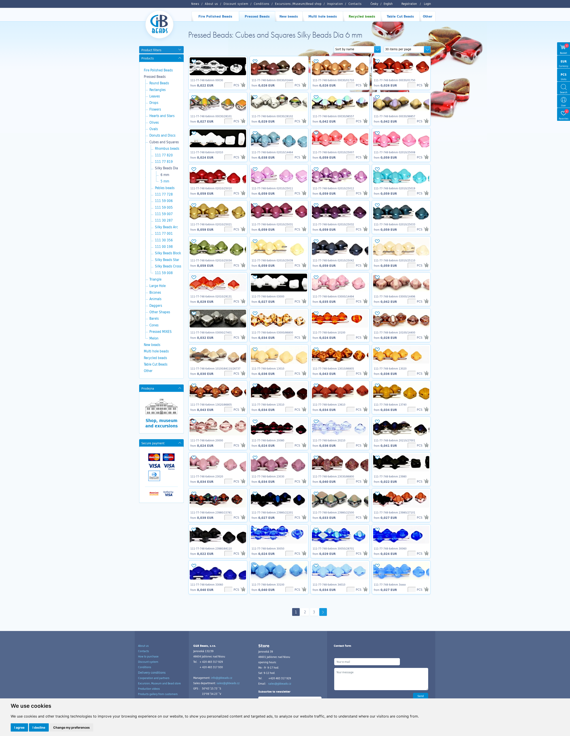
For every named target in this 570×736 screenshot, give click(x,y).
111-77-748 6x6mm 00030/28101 (211, 116)
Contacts (143, 651)
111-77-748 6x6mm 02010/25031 (272, 224)
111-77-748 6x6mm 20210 (329, 440)
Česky (374, 4)
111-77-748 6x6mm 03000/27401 (211, 332)
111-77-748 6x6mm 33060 (206, 584)
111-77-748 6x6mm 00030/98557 (333, 116)
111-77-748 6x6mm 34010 (329, 584)
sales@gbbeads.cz (228, 683)
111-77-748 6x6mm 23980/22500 (333, 512)
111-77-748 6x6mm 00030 (206, 80)
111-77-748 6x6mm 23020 (206, 476)
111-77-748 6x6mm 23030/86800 (333, 476)
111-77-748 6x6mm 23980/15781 (211, 512)
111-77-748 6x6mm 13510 (268, 404)
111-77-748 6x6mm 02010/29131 (211, 296)
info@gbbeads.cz (221, 678)
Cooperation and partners (153, 678)
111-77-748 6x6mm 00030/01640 (272, 80)
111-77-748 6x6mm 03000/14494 (333, 296)
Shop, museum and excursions (161, 423)
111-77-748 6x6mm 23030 (268, 476)
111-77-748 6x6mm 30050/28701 (333, 548)
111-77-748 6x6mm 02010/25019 (394, 188)
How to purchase (148, 656)
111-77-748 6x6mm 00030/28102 (272, 116)
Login (427, 4)
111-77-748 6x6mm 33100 (268, 584)
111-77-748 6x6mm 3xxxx (390, 584)
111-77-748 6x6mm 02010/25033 (394, 224)
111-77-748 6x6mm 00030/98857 (394, 116)
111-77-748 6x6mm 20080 (268, 440)
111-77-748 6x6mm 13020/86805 (211, 404)
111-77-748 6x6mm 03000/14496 (394, 296)
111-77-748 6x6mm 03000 (268, 296)
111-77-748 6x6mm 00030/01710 (333, 80)
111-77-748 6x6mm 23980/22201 (272, 512)
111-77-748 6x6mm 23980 (390, 476)
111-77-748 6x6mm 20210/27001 (394, 440)
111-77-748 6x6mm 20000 (206, 440)
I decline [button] (39, 727)
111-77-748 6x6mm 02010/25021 (211, 224)
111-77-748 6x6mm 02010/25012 (333, 188)
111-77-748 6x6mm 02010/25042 (333, 260)
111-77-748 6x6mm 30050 (268, 548)
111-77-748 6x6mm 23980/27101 (394, 512)
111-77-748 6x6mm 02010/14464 (272, 152)
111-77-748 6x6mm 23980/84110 (211, 548)
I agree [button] (19, 727)
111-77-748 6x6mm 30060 (390, 548)
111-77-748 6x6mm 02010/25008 (394, 152)
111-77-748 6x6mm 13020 (390, 368)
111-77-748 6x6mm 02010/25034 (211, 260)
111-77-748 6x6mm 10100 (329, 332)
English (388, 4)
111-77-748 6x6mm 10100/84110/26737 (215, 368)
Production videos (149, 689)
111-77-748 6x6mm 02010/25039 (272, 260)
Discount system (148, 662)
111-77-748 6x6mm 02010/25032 (333, 224)
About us (143, 646)
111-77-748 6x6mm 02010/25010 (211, 188)
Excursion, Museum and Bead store (159, 683)
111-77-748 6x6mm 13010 (268, 368)
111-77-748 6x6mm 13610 (329, 404)
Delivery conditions (152, 672)
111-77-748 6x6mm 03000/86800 (272, 332)
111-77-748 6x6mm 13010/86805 (333, 368)
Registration (409, 4)
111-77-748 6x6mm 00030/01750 (394, 80)
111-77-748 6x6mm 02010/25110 (394, 260)
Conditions (144, 667)
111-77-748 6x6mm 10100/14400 (394, 332)
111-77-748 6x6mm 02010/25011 (272, 188)
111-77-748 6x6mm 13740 (390, 404)
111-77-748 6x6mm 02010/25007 (333, 152)
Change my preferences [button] (71, 727)
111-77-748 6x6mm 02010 (206, 152)
